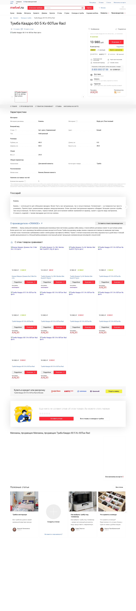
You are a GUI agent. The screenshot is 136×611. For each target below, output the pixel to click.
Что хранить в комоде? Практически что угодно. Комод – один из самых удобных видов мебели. (111, 522)
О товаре (13, 106)
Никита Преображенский (112, 528)
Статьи (108, 2)
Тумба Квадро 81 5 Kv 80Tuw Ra (80, 321)
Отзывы (101, 2)
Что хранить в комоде (108, 514)
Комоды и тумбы (78, 13)
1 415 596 (11, 2)
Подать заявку (114, 391)
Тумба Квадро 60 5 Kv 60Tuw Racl (52, 321)
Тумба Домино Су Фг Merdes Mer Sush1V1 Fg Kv (81, 277)
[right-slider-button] (126, 207)
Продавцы (92, 2)
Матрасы (27, 13)
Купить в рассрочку (116, 50)
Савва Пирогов (79, 528)
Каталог (15, 18)
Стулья (66, 13)
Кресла (52, 13)
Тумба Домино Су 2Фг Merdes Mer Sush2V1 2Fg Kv (52, 277)
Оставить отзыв (56, 419)
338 (24, 1)
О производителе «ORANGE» (25, 223)
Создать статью (53, 522)
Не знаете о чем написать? (53, 534)
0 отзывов (17, 29)
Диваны (44, 13)
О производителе (26, 106)
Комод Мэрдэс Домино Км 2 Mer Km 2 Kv (24, 277)
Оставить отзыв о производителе (110, 223)
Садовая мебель (92, 13)
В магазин (115, 42)
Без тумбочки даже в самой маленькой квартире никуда (22, 521)
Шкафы (19, 13)
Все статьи (119, 487)
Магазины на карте (120, 2)
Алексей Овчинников (23, 528)
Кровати (36, 13)
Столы (59, 13)
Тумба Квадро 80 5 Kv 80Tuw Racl (23, 366)
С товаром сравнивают (44, 106)
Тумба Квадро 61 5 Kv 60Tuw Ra (109, 276)
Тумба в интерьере (20, 514)
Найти (89, 8)
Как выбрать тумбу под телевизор (79, 516)
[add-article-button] (53, 511)
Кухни (12, 13)
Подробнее (120, 46)
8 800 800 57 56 (100, 69)
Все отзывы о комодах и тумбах (92, 419)
